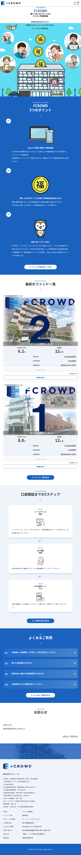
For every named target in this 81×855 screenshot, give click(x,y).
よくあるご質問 (8, 826)
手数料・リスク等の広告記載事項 (33, 834)
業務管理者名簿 (27, 838)
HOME (5, 812)
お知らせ (6, 834)
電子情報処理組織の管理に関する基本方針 (36, 830)
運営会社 (6, 838)
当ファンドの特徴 (9, 819)
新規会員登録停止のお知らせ (14, 728)
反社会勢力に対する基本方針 (32, 826)
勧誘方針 (25, 815)
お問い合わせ (7, 830)
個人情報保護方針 (28, 823)
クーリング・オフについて (31, 819)
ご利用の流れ (7, 823)
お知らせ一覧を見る (70, 736)
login (75, 4)
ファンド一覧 (7, 815)
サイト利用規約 (27, 812)
